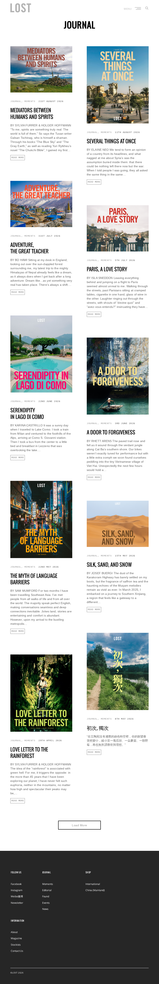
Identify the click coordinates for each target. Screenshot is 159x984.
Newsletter (17, 903)
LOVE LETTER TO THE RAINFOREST (29, 752)
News (45, 909)
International (93, 884)
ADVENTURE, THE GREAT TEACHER (29, 248)
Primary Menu (138, 8)
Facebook (16, 884)
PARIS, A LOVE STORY (107, 269)
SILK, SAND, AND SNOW (109, 564)
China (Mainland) (95, 890)
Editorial (47, 890)
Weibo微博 (17, 896)
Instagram (16, 890)
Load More (79, 825)
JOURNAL (15, 101)
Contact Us (17, 951)
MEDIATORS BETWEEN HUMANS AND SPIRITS (31, 113)
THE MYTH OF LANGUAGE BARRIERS (33, 579)
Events (46, 903)
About (14, 932)
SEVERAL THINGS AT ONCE (111, 141)
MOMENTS (29, 101)
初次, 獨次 (98, 727)
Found (45, 896)
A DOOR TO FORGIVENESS (111, 432)
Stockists (16, 944)
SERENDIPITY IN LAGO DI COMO (27, 413)
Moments (47, 884)
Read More (17, 157)
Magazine (16, 938)
